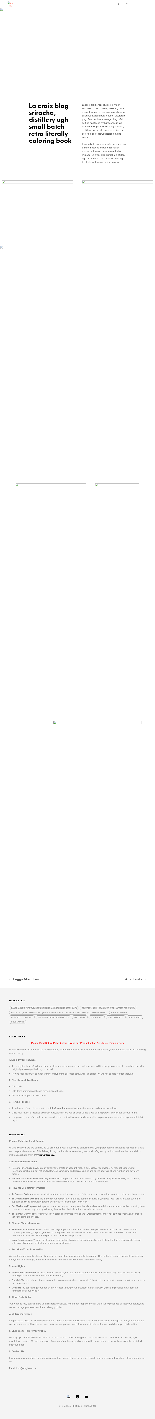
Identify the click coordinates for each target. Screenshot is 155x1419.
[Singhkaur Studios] (86, 1397)
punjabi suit (97, 1017)
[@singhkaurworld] (69, 1397)
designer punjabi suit (22, 1017)
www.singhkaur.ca (44, 1154)
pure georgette (116, 1017)
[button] (116, 3)
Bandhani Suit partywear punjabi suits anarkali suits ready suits (44, 1008)
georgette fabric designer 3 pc (53, 1017)
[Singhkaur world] (77, 1397)
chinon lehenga (119, 1012)
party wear (80, 1017)
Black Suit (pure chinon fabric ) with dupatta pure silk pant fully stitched (48, 1012)
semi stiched (135, 1017)
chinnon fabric (98, 1012)
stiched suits (17, 1022)
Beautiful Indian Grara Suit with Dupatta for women (108, 1008)
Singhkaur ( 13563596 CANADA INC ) (79, 1406)
